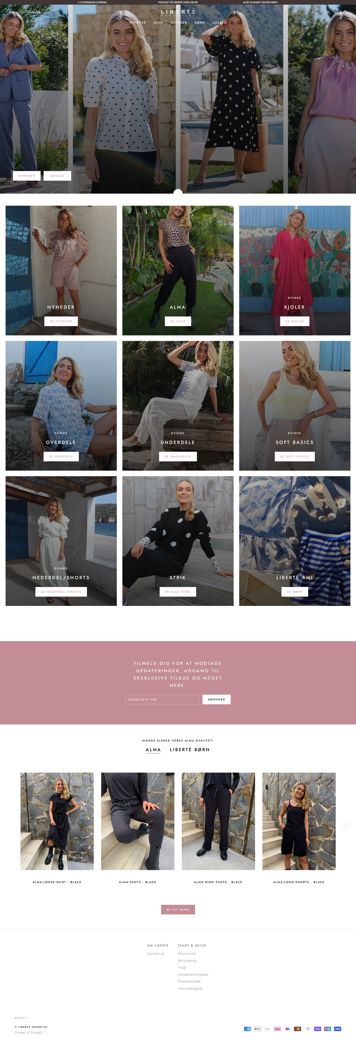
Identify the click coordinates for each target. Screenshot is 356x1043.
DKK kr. (15, 12)
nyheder (26, 176)
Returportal (187, 953)
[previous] (11, 824)
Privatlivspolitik (189, 981)
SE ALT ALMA (178, 910)
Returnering (187, 961)
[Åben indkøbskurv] (345, 12)
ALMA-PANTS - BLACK (137, 882)
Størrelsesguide (190, 988)
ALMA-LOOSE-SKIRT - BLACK (57, 882)
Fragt (182, 967)
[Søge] (337, 12)
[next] (344, 824)
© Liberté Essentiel (31, 1027)
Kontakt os (155, 953)
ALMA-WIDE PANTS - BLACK (218, 882)
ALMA (159, 23)
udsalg (57, 176)
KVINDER (179, 23)
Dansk (35, 12)
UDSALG (220, 23)
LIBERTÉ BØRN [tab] (190, 749)
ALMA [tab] (153, 749)
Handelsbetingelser (193, 974)
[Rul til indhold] (178, 193)
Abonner (216, 699)
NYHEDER (137, 23)
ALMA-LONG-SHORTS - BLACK (299, 882)
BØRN (200, 23)
